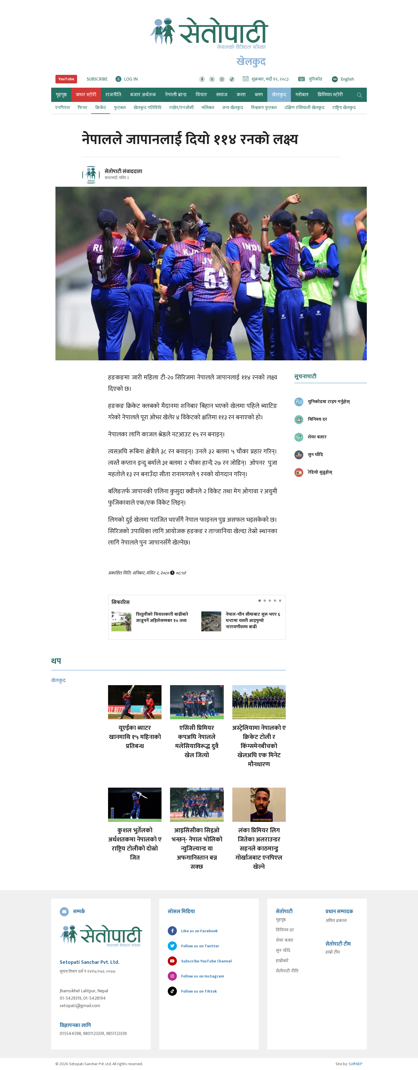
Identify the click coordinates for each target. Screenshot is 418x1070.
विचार (201, 95)
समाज (221, 95)
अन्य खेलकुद (232, 108)
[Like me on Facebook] (93, 183)
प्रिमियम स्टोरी (330, 95)
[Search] (360, 95)
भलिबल (208, 108)
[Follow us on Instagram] (222, 79)
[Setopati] (101, 935)
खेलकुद (279, 95)
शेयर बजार (284, 940)
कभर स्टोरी (86, 95)
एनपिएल (62, 108)
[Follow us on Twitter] (212, 79)
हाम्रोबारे (282, 961)
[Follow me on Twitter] (99, 178)
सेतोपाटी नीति (287, 971)
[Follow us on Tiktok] (232, 79)
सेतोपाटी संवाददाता (123, 171)
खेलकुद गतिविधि (147, 108)
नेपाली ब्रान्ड (176, 95)
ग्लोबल (302, 95)
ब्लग (259, 95)
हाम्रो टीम (333, 952)
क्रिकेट (100, 108)
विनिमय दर (285, 930)
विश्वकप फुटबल (264, 108)
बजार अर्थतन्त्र (143, 95)
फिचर (82, 108)
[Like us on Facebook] (202, 79)
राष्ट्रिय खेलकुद (344, 108)
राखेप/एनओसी (181, 108)
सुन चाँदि (283, 950)
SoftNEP (356, 1064)
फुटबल (120, 108)
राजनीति (113, 95)
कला (241, 95)
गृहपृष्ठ (281, 920)
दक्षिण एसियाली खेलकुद (304, 108)
